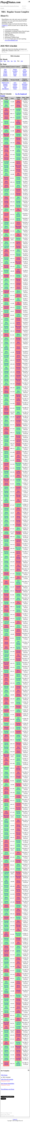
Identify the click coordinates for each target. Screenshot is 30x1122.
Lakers (15, 85)
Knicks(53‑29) (6, 101)
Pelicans (24, 87)
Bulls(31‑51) (6, 105)
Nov (5, 61)
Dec (8, 61)
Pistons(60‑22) (18, 126)
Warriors (15, 87)
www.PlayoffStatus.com (11, 40)
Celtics (5, 72)
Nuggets (5, 84)
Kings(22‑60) (18, 142)
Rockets (25, 88)
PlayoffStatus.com (10, 2)
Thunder (5, 85)
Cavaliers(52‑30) (18, 109)
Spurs (24, 82)
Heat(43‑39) (6, 174)
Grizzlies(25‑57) (18, 117)
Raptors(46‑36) (6, 178)
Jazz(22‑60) (6, 154)
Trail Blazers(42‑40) (18, 122)
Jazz (5, 87)
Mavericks (24, 84)
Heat (24, 69)
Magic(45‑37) (6, 126)
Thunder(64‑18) (18, 134)
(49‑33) (18, 113)
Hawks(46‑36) (6, 122)
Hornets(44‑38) (6, 166)
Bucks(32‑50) (18, 105)
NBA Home (4, 1075)
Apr (22, 61)
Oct (1, 61)
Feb (15, 61)
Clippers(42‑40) (6, 138)
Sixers (5, 71)
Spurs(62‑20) (18, 101)
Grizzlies (24, 85)
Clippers (15, 84)
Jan (12, 61)
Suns (15, 82)
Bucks (15, 72)
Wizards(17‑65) (6, 146)
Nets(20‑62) (6, 109)
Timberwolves (5, 82)
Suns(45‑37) (18, 197)
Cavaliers (14, 71)
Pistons (15, 69)
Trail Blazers (5, 88)
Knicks (5, 74)
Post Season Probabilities (7, 1083)
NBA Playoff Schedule (7, 1079)
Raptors (5, 75)
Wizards (25, 71)
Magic (24, 72)
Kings (15, 88)
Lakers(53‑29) (6, 142)
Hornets (25, 74)
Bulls (15, 75)
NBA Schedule (9, 6)
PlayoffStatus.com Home (7, 1089)
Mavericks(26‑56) (6, 134)
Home (1, 6)
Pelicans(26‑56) (18, 138)
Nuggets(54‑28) (6, 113)
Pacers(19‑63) (6, 117)
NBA (4, 6)
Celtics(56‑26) (6, 130)
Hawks (25, 75)
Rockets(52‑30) (18, 146)
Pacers (15, 74)
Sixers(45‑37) (18, 130)
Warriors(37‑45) (6, 158)
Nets (5, 69)
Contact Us (5, 25)
